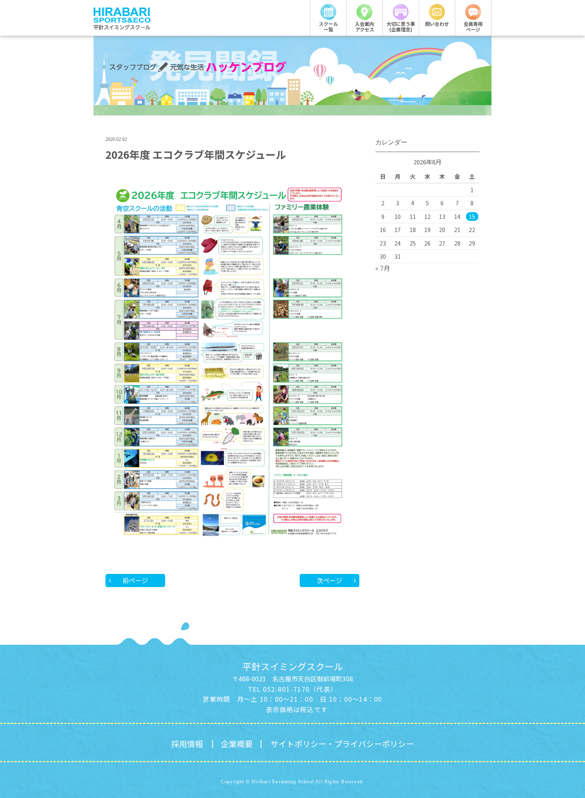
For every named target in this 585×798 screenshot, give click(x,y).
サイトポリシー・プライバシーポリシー (342, 743)
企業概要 (237, 743)
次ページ (329, 580)
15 (472, 216)
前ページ (135, 580)
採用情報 (187, 743)
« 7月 (382, 268)
